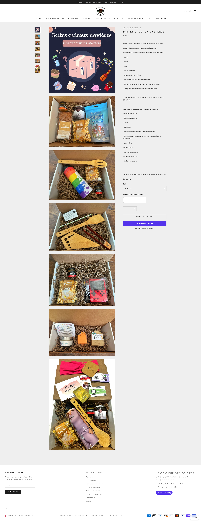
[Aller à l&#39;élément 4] (37, 49)
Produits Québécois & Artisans (110, 18)
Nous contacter (91, 480)
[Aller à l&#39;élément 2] (37, 36)
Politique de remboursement (95, 484)
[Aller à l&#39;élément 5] (37, 55)
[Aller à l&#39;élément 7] (37, 69)
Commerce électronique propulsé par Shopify (102, 515)
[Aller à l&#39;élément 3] (37, 43)
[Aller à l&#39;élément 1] (37, 30)
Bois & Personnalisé (55, 18)
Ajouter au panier (145, 217)
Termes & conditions (93, 491)
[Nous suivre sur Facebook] (6, 508)
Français (29, 515)
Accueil (38, 18)
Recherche (89, 477)
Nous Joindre (160, 18)
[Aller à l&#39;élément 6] (37, 61)
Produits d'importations (139, 18)
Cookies (88, 501)
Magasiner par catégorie (79, 18)
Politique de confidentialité (94, 494)
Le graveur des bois (132, 28)
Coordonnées (90, 498)
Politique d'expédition (93, 487)
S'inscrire (13, 492)
